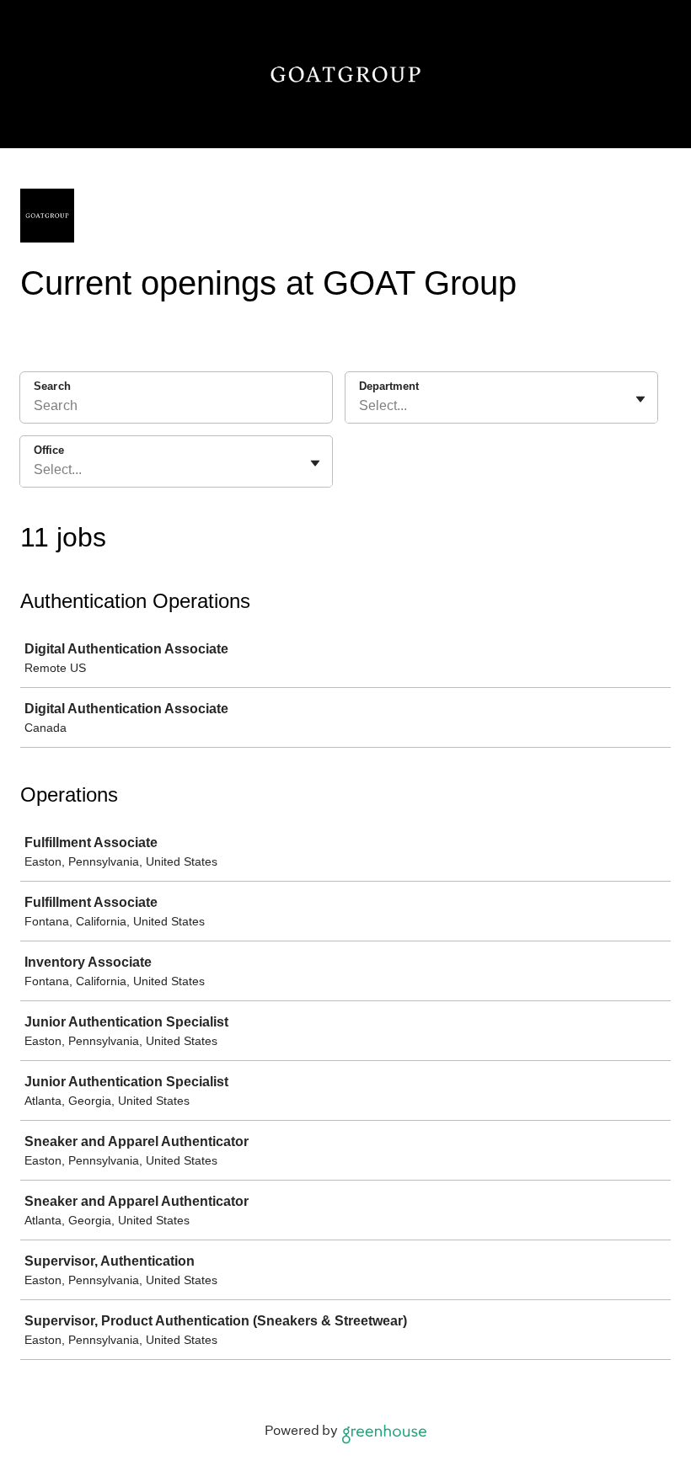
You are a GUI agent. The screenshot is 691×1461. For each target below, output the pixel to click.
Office (49, 450)
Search (52, 386)
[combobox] (360, 406)
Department (389, 386)
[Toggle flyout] (640, 399)
